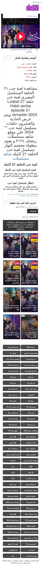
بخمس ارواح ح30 (31, 407)
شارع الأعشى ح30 (13, 413)
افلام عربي (13, 437)
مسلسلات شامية (34, 196)
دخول (36, 207)
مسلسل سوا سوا (13, 496)
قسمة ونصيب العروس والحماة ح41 (31, 353)
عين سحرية (13, 484)
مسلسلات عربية (11, 194)
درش (12, 466)
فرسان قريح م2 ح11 (31, 520)
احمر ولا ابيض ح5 (13, 347)
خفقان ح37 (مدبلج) (13, 544)
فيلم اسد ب (31, 550)
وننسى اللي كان (31, 478)
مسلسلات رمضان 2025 (31, 431)
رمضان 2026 (31, 347)
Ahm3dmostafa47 (21, 49)
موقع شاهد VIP (13, 431)
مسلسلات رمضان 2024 (25, 196)
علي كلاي (31, 472)
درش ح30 (31, 377)
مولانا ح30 (31, 401)
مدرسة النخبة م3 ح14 (12, 520)
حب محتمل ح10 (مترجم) (31, 365)
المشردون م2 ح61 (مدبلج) (31, 544)
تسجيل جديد (28, 207)
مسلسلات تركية (13, 448)
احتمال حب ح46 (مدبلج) (30, 538)
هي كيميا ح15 (31, 425)
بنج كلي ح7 (13, 353)
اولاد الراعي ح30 (12, 419)
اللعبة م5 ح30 (31, 526)
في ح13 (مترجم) (30, 359)
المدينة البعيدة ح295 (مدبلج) (12, 365)
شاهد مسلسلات (16, 156)
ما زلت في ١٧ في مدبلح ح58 (30, 532)
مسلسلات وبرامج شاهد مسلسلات (22, 194)
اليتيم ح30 (31, 413)
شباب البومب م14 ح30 (13, 407)
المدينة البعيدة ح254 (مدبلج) (12, 538)
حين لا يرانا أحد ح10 (31, 514)
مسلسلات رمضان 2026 (13, 502)
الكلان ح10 (13, 514)
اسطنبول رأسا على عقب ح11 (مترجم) (13, 359)
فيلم (13, 556)
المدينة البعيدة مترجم (13, 454)
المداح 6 (12, 460)
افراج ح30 (13, 383)
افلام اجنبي (13, 443)
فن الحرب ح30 (13, 395)
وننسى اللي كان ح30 (31, 389)
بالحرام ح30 (13, 401)
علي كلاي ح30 (31, 383)
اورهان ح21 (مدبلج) (13, 532)
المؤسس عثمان (31, 454)
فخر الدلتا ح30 (13, 425)
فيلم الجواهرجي (13, 550)
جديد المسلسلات (31, 443)
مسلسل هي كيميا (13, 490)
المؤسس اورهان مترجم (31, 460)
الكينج (31, 466)
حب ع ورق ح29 (31, 508)
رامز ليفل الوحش (31, 484)
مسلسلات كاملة (31, 437)
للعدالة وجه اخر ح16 (13, 508)
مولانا (13, 478)
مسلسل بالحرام (31, 496)
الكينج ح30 (31, 395)
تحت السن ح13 (31, 502)
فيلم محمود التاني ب (30, 556)
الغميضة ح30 (30, 419)
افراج (13, 472)
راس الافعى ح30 (12, 389)
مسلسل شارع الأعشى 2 (31, 490)
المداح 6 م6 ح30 (12, 371)
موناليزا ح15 (13, 377)
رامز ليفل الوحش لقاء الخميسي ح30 (31, 371)
